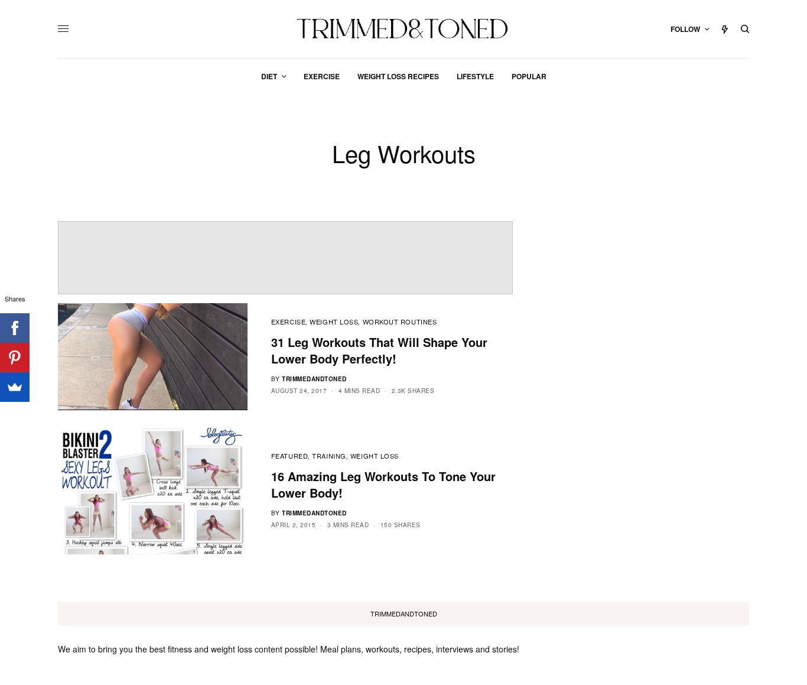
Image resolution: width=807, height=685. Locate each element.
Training (329, 455)
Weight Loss (334, 321)
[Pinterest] (15, 357)
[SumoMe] (15, 387)
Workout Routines (400, 321)
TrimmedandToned (314, 379)
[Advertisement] (285, 257)
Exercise (288, 321)
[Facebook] (15, 328)
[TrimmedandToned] (403, 29)
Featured (289, 455)
